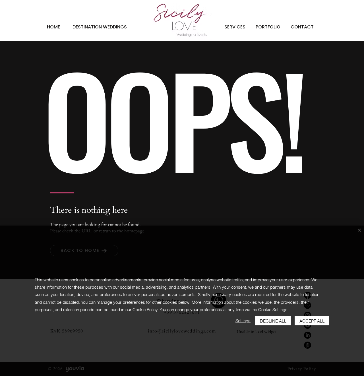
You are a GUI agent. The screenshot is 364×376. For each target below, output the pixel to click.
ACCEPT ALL (311, 321)
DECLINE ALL (273, 321)
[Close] (359, 230)
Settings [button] (243, 320)
